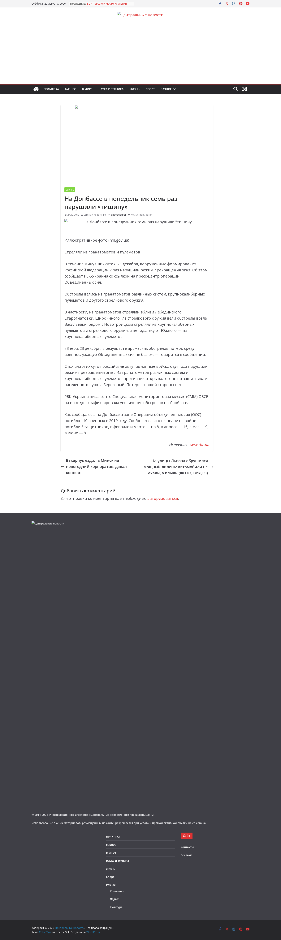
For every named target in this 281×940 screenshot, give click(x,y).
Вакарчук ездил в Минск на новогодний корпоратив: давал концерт (96, 466)
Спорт (150, 89)
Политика (51, 89)
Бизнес (70, 89)
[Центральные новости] (36, 89)
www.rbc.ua (199, 444)
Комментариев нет (141, 214)
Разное (166, 89)
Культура (116, 907)
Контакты (187, 847)
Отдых (114, 899)
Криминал (117, 891)
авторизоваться (162, 498)
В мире (87, 89)
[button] (174, 89)
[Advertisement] (140, 55)
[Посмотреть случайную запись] (244, 89)
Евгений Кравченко (95, 214)
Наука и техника (110, 89)
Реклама (186, 855)
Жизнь (135, 89)
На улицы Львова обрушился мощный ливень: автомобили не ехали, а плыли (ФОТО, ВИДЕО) (176, 467)
